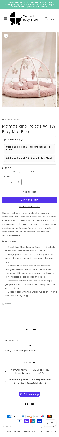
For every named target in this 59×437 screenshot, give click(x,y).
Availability (13, 139)
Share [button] (8, 303)
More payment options (29, 206)
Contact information (47, 431)
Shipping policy (29, 431)
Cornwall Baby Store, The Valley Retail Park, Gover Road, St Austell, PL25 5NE (30, 381)
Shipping (17, 172)
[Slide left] (23, 112)
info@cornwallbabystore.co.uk (21, 350)
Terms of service (13, 431)
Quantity (6, 176)
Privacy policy (50, 427)
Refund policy (36, 427)
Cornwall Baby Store (18, 427)
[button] (5, 18)
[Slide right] (36, 112)
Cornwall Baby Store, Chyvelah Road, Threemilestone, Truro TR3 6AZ (30, 371)
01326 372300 (12, 340)
